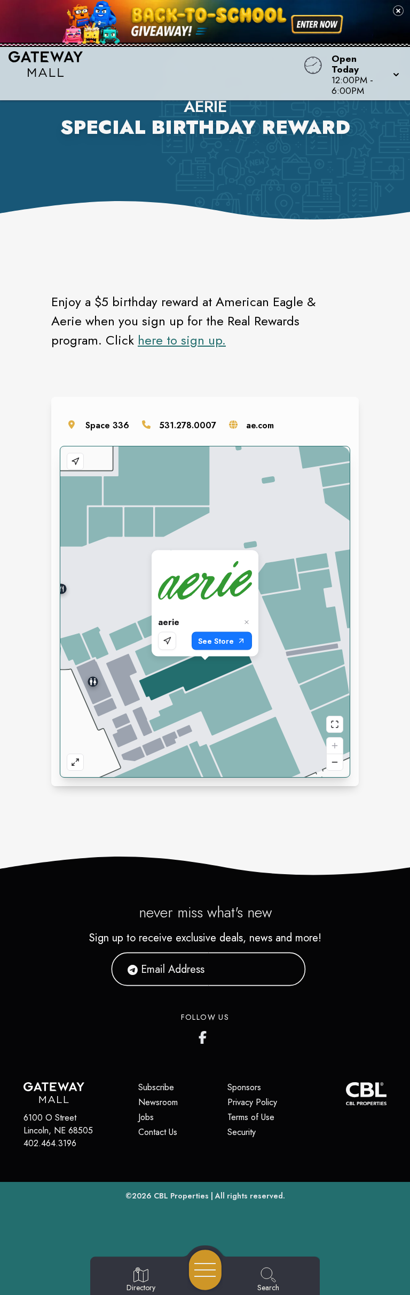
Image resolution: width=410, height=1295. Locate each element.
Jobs (146, 1117)
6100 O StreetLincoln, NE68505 (58, 1124)
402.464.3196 (49, 1143)
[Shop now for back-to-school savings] (317, 24)
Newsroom (158, 1102)
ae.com (260, 425)
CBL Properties (181, 1195)
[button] (362, 73)
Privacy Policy (252, 1102)
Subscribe (156, 1087)
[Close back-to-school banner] (398, 10)
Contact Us (157, 1132)
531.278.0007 (187, 425)
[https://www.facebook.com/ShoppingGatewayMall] (205, 1035)
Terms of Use (250, 1117)
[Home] (156, 73)
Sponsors (244, 1087)
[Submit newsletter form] (284, 969)
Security (241, 1132)
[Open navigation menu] (205, 1270)
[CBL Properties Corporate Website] (346, 1093)
